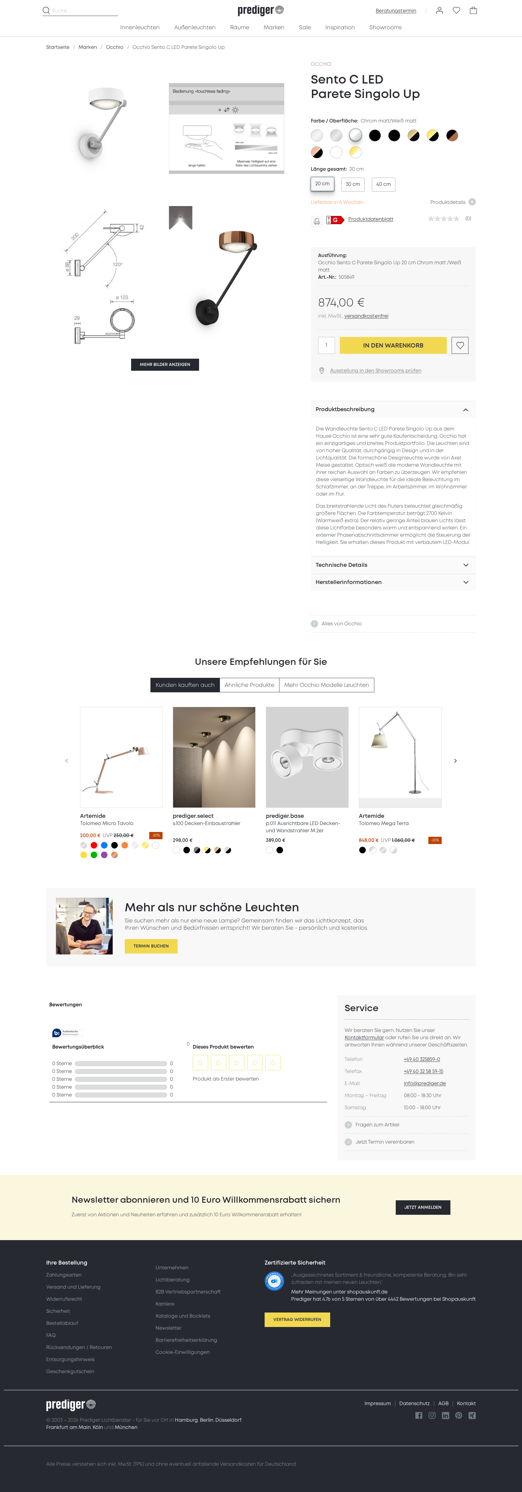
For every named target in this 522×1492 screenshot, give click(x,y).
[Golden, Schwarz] (207, 850)
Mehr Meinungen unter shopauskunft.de (339, 1292)
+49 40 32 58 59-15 (423, 1071)
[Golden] (145, 845)
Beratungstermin (396, 11)
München (126, 1427)
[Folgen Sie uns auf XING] (472, 1416)
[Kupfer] (114, 855)
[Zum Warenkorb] (473, 11)
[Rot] (94, 845)
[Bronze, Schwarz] (217, 850)
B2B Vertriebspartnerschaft (188, 1292)
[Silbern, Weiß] (372, 850)
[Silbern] (83, 845)
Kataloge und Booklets (183, 1316)
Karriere (165, 1304)
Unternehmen (172, 1268)
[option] (317, 135)
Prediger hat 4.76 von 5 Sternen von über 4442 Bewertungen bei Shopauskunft (383, 1299)
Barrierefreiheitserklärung (186, 1340)
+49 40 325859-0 (422, 1059)
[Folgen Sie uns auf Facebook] (419, 1416)
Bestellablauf (62, 1323)
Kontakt (466, 1403)
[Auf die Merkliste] (460, 345)
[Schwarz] (114, 845)
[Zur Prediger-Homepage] (261, 11)
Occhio (321, 64)
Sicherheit (58, 1311)
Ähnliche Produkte (249, 685)
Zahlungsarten (64, 1275)
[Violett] (104, 855)
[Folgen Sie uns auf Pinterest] (458, 1416)
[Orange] (124, 845)
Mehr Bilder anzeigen (165, 364)
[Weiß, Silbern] (393, 850)
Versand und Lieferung (73, 1287)
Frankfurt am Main (68, 1427)
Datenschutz (415, 1403)
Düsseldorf (228, 1420)
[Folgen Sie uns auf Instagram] (432, 1416)
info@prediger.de (425, 1083)
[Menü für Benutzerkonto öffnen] (439, 11)
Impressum (378, 1403)
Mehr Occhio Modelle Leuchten (326, 685)
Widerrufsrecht (64, 1299)
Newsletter (169, 1328)
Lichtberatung (173, 1280)
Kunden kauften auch (185, 685)
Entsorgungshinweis (70, 1359)
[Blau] (104, 845)
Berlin (206, 1420)
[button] (423, 1207)
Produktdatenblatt (370, 219)
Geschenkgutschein (70, 1371)
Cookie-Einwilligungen (183, 1352)
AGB (444, 1403)
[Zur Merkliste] (456, 11)
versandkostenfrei (366, 316)
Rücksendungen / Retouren (79, 1347)
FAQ (51, 1335)
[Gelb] (83, 855)
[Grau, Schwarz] (197, 850)
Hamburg (186, 1420)
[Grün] (94, 855)
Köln (98, 1427)
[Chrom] (135, 845)
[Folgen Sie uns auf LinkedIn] (445, 1416)
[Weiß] (155, 845)
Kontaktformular (364, 1037)
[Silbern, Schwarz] (227, 850)
